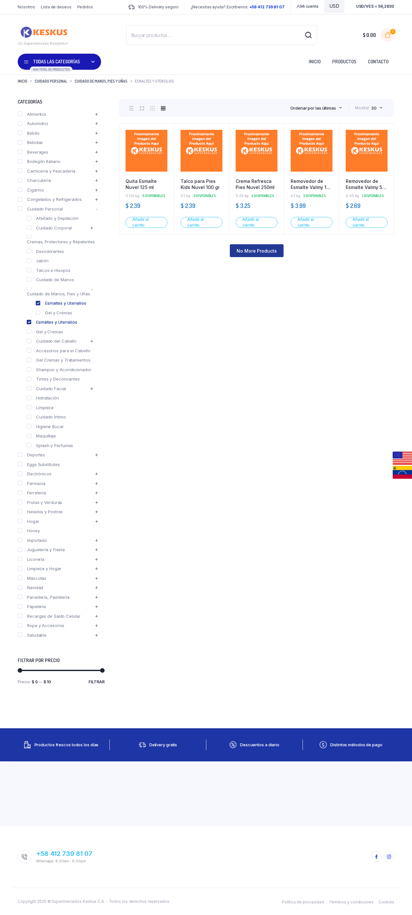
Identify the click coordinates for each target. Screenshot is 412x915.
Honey (33, 530)
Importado (37, 540)
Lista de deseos (56, 6)
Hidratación (47, 397)
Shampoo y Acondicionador (63, 369)
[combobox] (316, 108)
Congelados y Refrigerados (54, 199)
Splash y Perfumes (54, 445)
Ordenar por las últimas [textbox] (313, 108)
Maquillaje (46, 435)
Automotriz (37, 123)
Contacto (378, 61)
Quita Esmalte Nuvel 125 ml (141, 184)
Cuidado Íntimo (51, 416)
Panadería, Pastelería (48, 597)
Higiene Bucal (49, 426)
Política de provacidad (303, 902)
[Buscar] (139, 37)
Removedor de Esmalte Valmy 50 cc (365, 184)
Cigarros (35, 190)
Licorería (35, 559)
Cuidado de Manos (55, 279)
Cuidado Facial (51, 388)
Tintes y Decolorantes (58, 378)
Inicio (315, 61)
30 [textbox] (374, 108)
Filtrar (97, 681)
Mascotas (36, 578)
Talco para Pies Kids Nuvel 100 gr (200, 184)
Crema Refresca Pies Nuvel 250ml (255, 184)
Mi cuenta (309, 6)
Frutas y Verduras (44, 502)
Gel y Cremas (58, 312)
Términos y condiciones (351, 902)
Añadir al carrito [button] (140, 222)
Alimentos (36, 114)
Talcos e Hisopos (53, 270)
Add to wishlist (165, 149)
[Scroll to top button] (397, 901)
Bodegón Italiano (43, 161)
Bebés (33, 133)
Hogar (33, 521)
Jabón (42, 260)
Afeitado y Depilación (57, 218)
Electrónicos (39, 473)
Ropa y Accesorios (45, 625)
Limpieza (44, 407)
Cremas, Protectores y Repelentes (61, 241)
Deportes (36, 454)
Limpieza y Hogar (44, 568)
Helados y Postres (45, 511)
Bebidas (35, 142)
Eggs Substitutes (43, 464)
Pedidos (85, 6)
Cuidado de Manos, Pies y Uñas (101, 81)
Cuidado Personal (51, 81)
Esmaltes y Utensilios (65, 303)
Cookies (386, 902)
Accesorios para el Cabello (63, 350)
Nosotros (26, 6)
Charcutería (39, 180)
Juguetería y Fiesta (46, 549)
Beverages (37, 152)
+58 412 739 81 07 (64, 853)
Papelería (36, 606)
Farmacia (36, 483)
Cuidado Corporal (53, 227)
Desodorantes (50, 251)
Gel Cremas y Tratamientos (63, 360)
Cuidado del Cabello (56, 341)
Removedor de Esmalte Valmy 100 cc (311, 184)
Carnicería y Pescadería (51, 171)
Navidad (35, 587)
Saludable (37, 635)
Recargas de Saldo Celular (53, 616)
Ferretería (36, 492)
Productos (344, 61)
